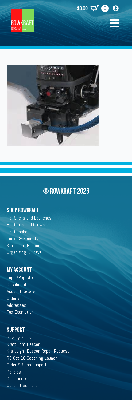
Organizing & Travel (24, 252)
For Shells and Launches (29, 218)
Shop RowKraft (23, 210)
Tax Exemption (20, 312)
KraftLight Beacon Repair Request (38, 351)
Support (16, 330)
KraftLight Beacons (25, 245)
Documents (17, 378)
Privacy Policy (19, 337)
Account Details (21, 291)
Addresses (16, 305)
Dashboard (16, 284)
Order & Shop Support (27, 365)
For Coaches (18, 231)
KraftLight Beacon (23, 344)
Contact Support (22, 385)
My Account (19, 270)
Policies (14, 372)
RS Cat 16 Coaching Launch (32, 358)
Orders (13, 298)
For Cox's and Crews (26, 224)
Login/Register (20, 277)
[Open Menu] (118, 23)
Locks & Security (22, 238)
